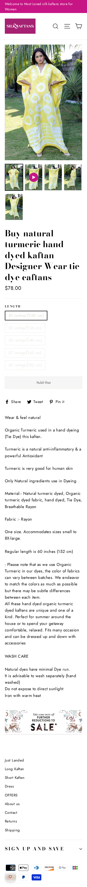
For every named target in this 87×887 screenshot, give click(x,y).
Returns (11, 821)
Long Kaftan (14, 769)
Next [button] (72, 91)
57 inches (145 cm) (24, 353)
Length (13, 307)
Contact (11, 812)
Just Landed (14, 760)
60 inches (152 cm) (25, 365)
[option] (43, 102)
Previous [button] (14, 91)
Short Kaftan (14, 777)
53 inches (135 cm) (25, 328)
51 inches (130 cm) (26, 315)
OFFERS (11, 795)
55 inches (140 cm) (25, 340)
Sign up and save (34, 848)
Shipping (12, 830)
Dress (9, 786)
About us (12, 804)
